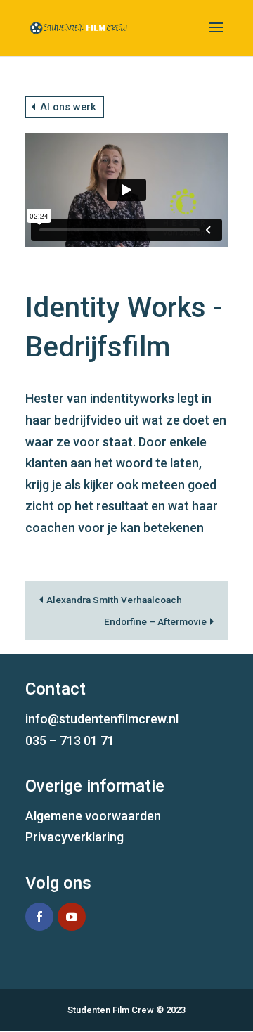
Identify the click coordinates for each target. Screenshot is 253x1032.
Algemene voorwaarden (93, 815)
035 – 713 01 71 (70, 740)
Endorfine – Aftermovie (155, 621)
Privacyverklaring (74, 837)
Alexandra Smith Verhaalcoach (114, 599)
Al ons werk (68, 107)
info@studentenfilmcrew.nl (102, 718)
